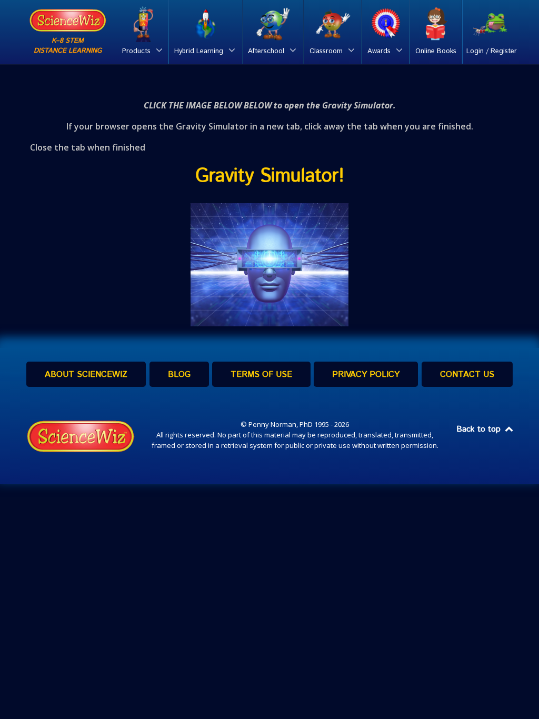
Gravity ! (269, 176)
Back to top (479, 429)
